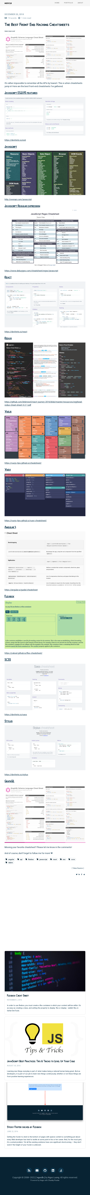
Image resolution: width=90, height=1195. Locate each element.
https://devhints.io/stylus (16, 774)
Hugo (42, 1180)
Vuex (8, 469)
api (21, 859)
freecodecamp (10, 31)
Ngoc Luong (53, 1177)
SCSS (8, 659)
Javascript (11, 146)
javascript (43, 859)
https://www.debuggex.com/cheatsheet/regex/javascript (31, 270)
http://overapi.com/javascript (18, 199)
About (80, 3)
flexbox (31, 859)
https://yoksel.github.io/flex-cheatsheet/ (23, 653)
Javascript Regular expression (22, 205)
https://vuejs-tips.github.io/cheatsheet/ (23, 463)
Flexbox (9, 596)
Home (57, 3)
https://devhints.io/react (16, 331)
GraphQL (9, 781)
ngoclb (8, 3)
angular (11, 859)
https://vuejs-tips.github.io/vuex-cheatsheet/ (26, 520)
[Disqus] (45, 911)
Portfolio (68, 3)
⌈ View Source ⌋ (78, 868)
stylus (10, 862)
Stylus (9, 721)
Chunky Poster (53, 1180)
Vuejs (8, 411)
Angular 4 (10, 527)
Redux (8, 338)
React (8, 277)
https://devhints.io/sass (16, 714)
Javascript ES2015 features (21, 92)
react (55, 859)
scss (73, 859)
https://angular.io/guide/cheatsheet (21, 590)
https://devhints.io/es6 (15, 140)
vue (64, 859)
